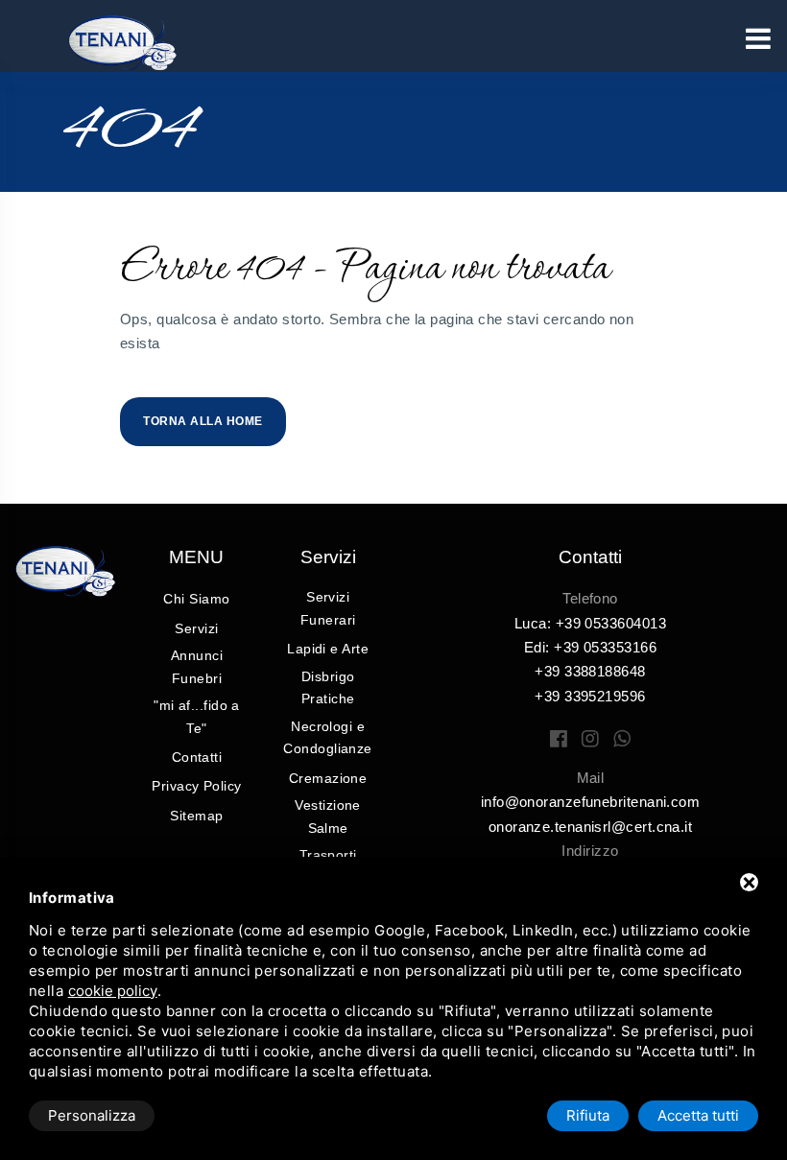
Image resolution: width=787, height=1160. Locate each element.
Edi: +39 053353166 (590, 647)
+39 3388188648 (590, 671)
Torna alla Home (202, 421)
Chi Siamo (196, 598)
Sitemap (196, 815)
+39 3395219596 (590, 696)
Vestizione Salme (328, 816)
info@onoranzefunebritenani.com (591, 801)
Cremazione (328, 778)
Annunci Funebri (197, 667)
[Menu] (758, 38)
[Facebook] (558, 739)
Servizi (196, 628)
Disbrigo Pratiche (328, 688)
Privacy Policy (196, 785)
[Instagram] (590, 739)
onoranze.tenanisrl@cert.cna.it (591, 826)
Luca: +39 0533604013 (590, 623)
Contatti (197, 757)
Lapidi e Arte (328, 648)
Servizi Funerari (328, 608)
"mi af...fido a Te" (197, 717)
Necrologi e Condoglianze (327, 738)
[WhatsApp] (622, 739)
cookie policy (112, 991)
